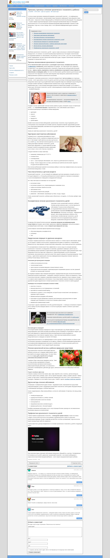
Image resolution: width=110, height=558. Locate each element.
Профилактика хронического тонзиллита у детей (46, 48)
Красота (48, 6)
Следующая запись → (77, 463)
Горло (23, 6)
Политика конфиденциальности (16, 70)
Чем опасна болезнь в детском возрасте (44, 37)
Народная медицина (39, 6)
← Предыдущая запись (33, 463)
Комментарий (31, 526)
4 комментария (55, 11)
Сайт (29, 545)
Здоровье (55, 6)
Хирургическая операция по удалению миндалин (46, 41)
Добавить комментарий (74, 466)
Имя (29, 538)
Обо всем (71, 6)
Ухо (17, 6)
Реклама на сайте (13, 75)
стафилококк (32, 66)
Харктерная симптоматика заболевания (44, 35)
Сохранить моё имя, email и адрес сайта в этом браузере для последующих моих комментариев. (52, 549)
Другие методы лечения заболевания (43, 45)
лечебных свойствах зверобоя (73, 379)
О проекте (11, 72)
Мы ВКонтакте (63, 6)
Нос (30, 6)
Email (29, 542)
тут (35, 141)
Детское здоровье (46, 11)
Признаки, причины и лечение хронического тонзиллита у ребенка (53, 10)
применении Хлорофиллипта (65, 314)
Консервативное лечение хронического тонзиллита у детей (49, 39)
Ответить (79, 482)
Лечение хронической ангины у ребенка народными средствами (50, 43)
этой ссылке (75, 317)
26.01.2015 (37, 11)
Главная (11, 6)
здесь (69, 101)
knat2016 (31, 11)
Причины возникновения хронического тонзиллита (47, 33)
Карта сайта (12, 68)
